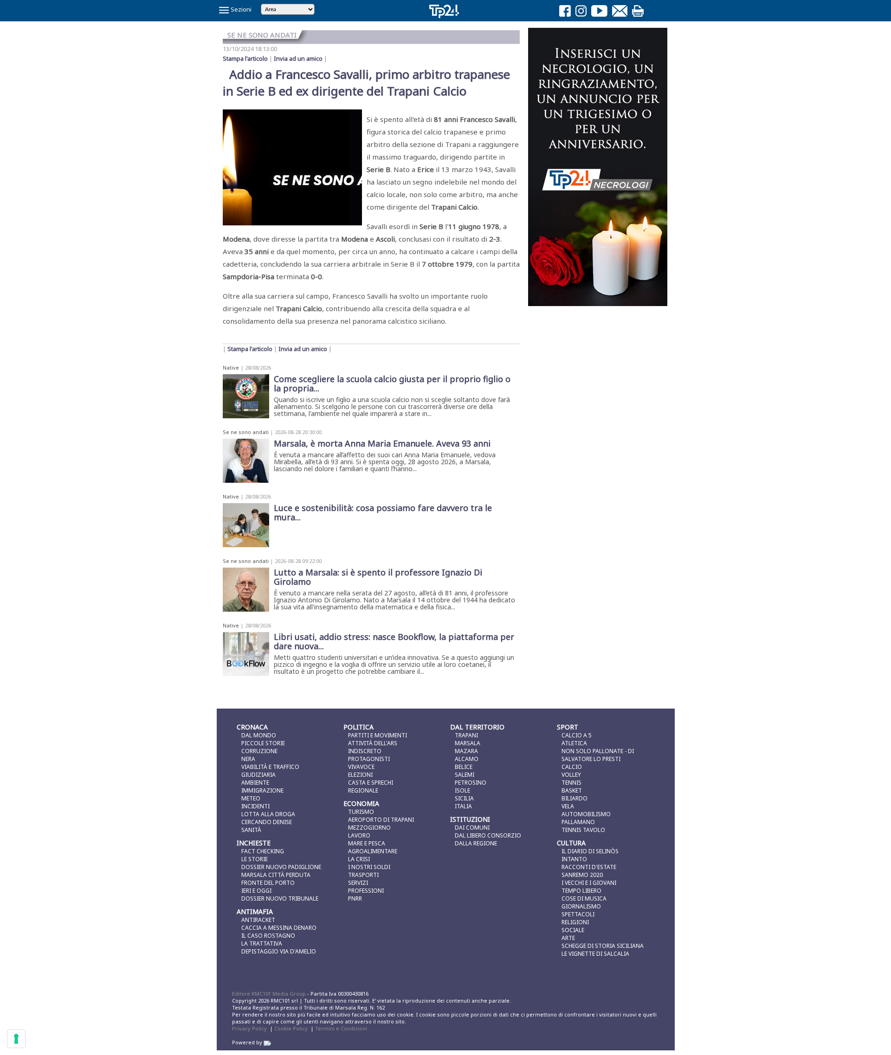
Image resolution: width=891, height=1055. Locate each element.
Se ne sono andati (246, 431)
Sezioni (240, 9)
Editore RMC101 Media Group (269, 993)
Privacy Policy (249, 1028)
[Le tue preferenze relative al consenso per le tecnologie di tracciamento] (16, 1039)
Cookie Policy (291, 1028)
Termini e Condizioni (341, 1028)
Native (231, 367)
